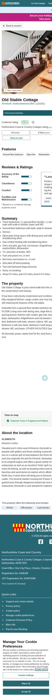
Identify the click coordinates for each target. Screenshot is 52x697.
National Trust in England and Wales (29, 421)
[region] (26, 665)
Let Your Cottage (38, 3)
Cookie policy (41, 669)
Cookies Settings (26, 675)
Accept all (26, 692)
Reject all (26, 683)
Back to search (13, 26)
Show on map (16, 138)
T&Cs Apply (45, 19)
